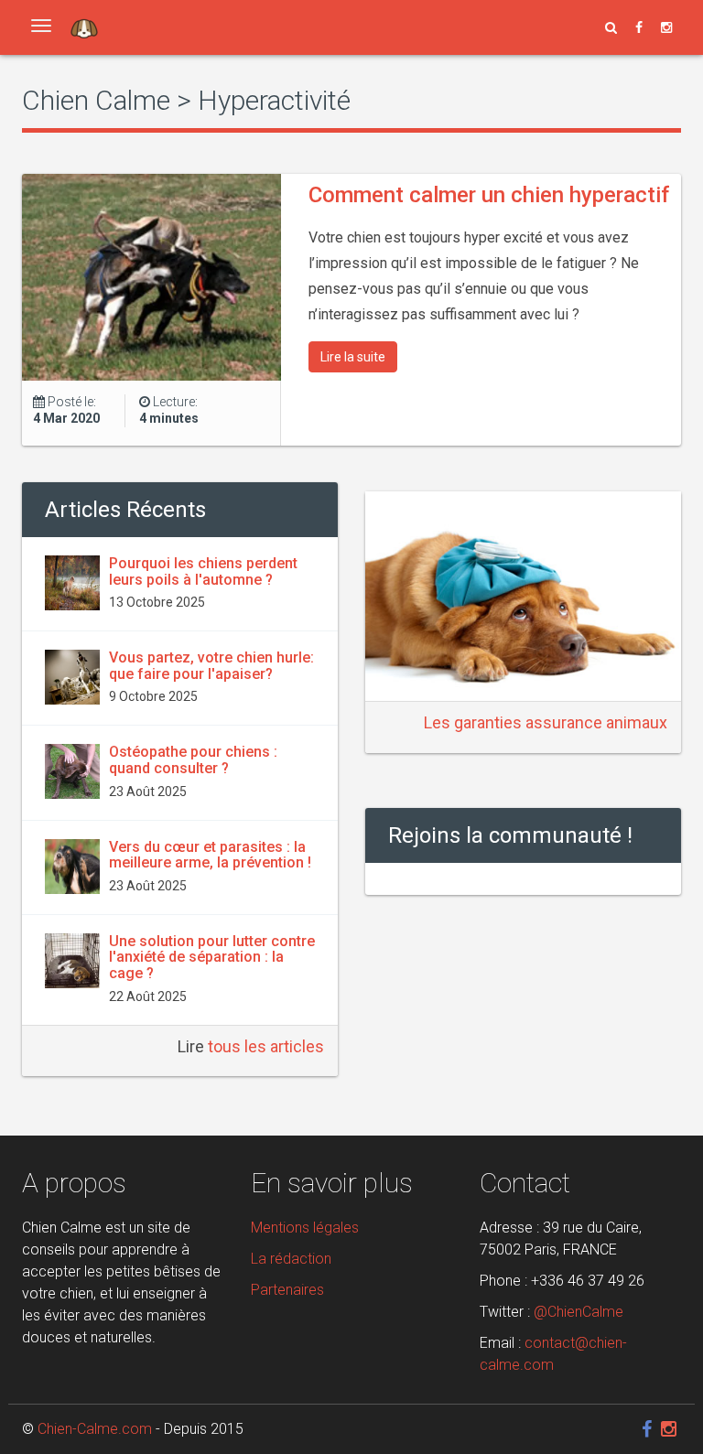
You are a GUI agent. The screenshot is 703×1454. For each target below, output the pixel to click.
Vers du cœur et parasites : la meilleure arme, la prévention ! (210, 855)
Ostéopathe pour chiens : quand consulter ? (193, 760)
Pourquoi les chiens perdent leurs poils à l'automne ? (203, 571)
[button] (611, 27)
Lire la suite (352, 357)
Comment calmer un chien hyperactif (488, 195)
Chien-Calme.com (95, 1429)
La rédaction (291, 1258)
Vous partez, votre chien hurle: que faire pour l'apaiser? (211, 666)
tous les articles (266, 1046)
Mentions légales (305, 1227)
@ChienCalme (578, 1311)
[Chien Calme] (84, 27)
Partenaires (287, 1289)
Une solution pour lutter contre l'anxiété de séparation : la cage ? (212, 957)
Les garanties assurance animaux (545, 722)
